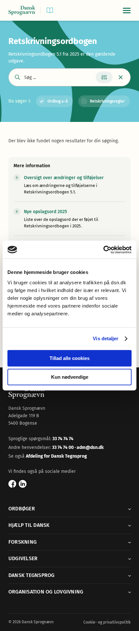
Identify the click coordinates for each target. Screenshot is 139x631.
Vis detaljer (105, 338)
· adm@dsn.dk (89, 447)
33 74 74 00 (63, 447)
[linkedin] (23, 484)
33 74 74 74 (62, 438)
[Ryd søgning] (120, 77)
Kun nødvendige (69, 377)
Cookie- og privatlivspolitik (107, 622)
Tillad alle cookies (69, 358)
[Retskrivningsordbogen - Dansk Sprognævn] (22, 10)
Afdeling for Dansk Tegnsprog (56, 456)
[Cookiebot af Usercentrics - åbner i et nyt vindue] (103, 249)
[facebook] (12, 484)
